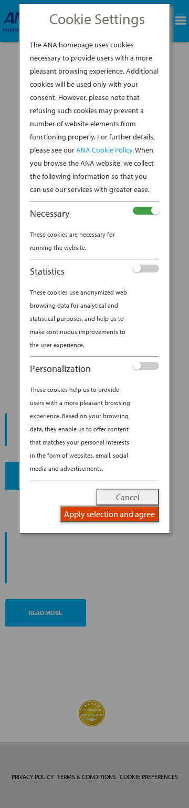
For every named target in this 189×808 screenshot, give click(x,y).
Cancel (128, 497)
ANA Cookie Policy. (105, 150)
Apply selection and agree (109, 514)
